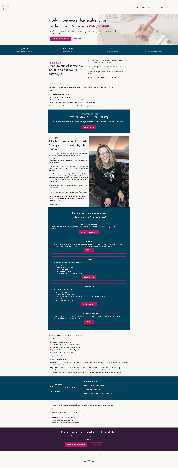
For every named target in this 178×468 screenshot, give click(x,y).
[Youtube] (93, 461)
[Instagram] (89, 461)
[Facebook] (85, 461)
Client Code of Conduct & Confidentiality (99, 455)
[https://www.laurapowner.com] (7, 7)
